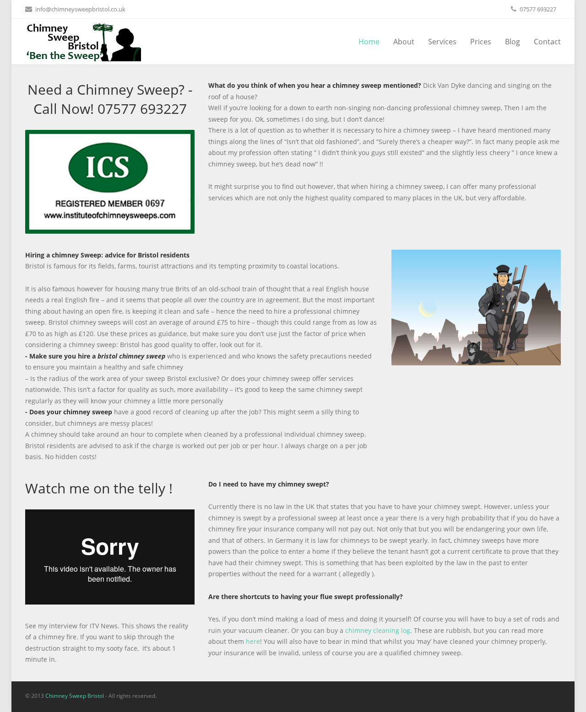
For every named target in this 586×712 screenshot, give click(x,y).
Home (369, 42)
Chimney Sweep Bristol (74, 696)
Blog (512, 42)
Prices (480, 42)
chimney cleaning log (377, 630)
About (403, 42)
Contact (547, 42)
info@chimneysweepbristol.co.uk (80, 9)
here (253, 641)
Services (442, 42)
